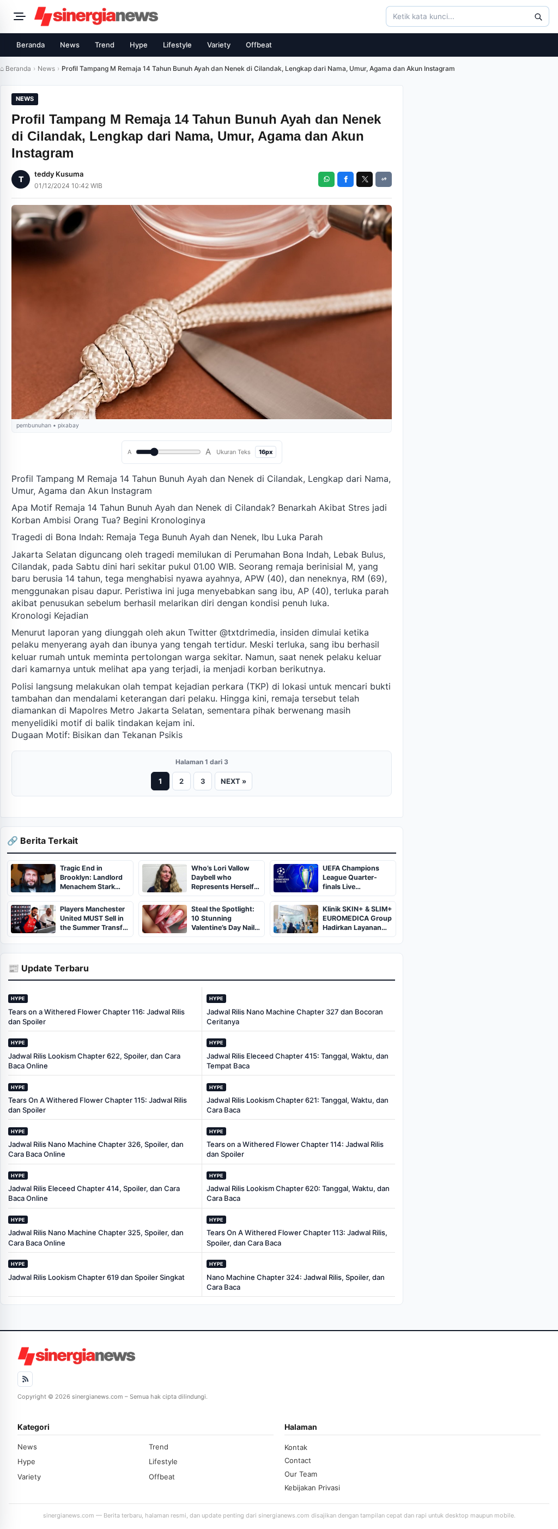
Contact (297, 1460)
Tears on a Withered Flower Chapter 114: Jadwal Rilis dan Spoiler (295, 1149)
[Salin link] (383, 179)
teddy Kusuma (58, 174)
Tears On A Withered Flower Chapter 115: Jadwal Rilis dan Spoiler (97, 1105)
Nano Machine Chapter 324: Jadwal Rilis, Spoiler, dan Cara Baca (296, 1282)
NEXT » (233, 781)
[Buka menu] (18, 16)
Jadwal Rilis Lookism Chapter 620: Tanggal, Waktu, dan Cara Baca (298, 1193)
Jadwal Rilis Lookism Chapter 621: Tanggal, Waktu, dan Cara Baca (298, 1105)
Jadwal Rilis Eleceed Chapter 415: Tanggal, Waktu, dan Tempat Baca (298, 1060)
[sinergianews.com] (96, 16)
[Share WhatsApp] (326, 179)
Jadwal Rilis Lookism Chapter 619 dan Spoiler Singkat (96, 1277)
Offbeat (259, 44)
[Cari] (538, 16)
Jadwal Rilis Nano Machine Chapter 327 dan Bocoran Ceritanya (295, 1016)
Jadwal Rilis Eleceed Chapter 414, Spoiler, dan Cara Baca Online (94, 1193)
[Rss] (25, 1379)
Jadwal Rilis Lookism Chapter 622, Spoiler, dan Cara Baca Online (94, 1060)
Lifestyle (177, 44)
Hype (139, 44)
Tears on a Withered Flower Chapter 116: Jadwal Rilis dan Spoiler (96, 1016)
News (70, 44)
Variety (219, 44)
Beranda (30, 44)
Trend (104, 44)
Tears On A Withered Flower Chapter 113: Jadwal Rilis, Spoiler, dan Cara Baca (297, 1237)
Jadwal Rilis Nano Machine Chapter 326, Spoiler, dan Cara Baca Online (96, 1149)
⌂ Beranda (15, 68)
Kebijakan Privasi (312, 1487)
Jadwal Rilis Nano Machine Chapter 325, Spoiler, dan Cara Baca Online (96, 1237)
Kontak (295, 1447)
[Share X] (364, 179)
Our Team (300, 1474)
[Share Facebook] (345, 179)
